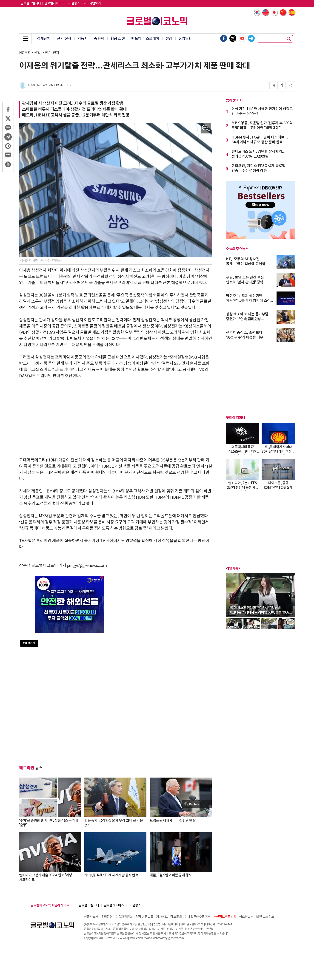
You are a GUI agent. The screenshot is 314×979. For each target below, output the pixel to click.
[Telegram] (251, 38)
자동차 (83, 39)
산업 (37, 53)
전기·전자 (64, 39)
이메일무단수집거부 (198, 917)
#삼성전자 (29, 643)
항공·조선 (118, 39)
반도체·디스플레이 (145, 39)
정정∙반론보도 (144, 917)
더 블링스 (74, 3)
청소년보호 (246, 917)
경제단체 (43, 39)
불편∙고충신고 (265, 917)
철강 (169, 39)
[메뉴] (25, 39)
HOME (24, 53)
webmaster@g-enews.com (168, 938)
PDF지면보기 (92, 3)
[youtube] (242, 38)
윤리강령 (107, 917)
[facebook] (223, 38)
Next (289, 595)
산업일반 (185, 39)
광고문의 (176, 917)
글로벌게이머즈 (54, 3)
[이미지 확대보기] (206, 128)
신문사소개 (91, 917)
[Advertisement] (115, 418)
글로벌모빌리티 (31, 3)
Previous (231, 595)
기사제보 (162, 917)
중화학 (99, 39)
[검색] (289, 39)
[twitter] (232, 38)
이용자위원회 (124, 917)
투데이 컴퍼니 (235, 418)
